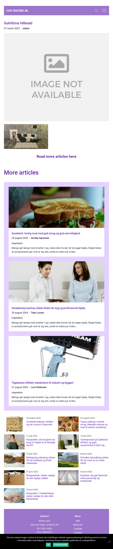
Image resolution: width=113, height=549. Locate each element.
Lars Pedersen (38, 387)
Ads (78, 520)
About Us (78, 524)
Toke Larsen (37, 312)
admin (26, 28)
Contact (78, 532)
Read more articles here (56, 156)
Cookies (78, 528)
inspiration (17, 243)
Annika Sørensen (40, 238)
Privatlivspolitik (60, 545)
